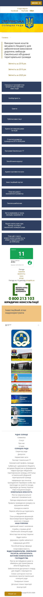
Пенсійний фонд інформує (21, 546)
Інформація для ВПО (21, 543)
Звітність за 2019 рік (17, 69)
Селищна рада (21, 448)
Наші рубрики (21, 523)
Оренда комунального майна (21, 500)
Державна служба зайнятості (21, 540)
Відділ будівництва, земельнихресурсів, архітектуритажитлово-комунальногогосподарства (21, 554)
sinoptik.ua (30, 280)
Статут (21, 440)
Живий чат (12, 594)
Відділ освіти (22, 537)
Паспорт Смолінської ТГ (21, 460)
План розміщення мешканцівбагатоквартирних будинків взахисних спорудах (21, 518)
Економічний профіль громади (21, 463)
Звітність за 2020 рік (17, 75)
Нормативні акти (21, 457)
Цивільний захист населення (21, 526)
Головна (5, 37)
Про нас (21, 443)
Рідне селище (21, 434)
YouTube (25, 11)
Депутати (21, 454)
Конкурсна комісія (21, 508)
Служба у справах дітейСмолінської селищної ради (21, 530)
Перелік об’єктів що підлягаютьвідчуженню (21, 512)
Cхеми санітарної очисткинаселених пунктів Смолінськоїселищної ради (21, 576)
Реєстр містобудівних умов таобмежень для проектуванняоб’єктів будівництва (21, 563)
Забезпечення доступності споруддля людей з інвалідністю (21, 569)
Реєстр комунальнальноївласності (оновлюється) (21, 496)
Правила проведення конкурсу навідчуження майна (21, 504)
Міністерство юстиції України (21, 534)
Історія (21, 446)
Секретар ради (21, 451)
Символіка (21, 437)
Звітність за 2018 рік (17, 63)
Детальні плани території (21, 584)
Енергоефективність (22, 549)
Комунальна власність (21, 492)
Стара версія (22, 8)
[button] (36, 3)
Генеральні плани (21, 581)
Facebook (14, 11)
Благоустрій (21, 587)
